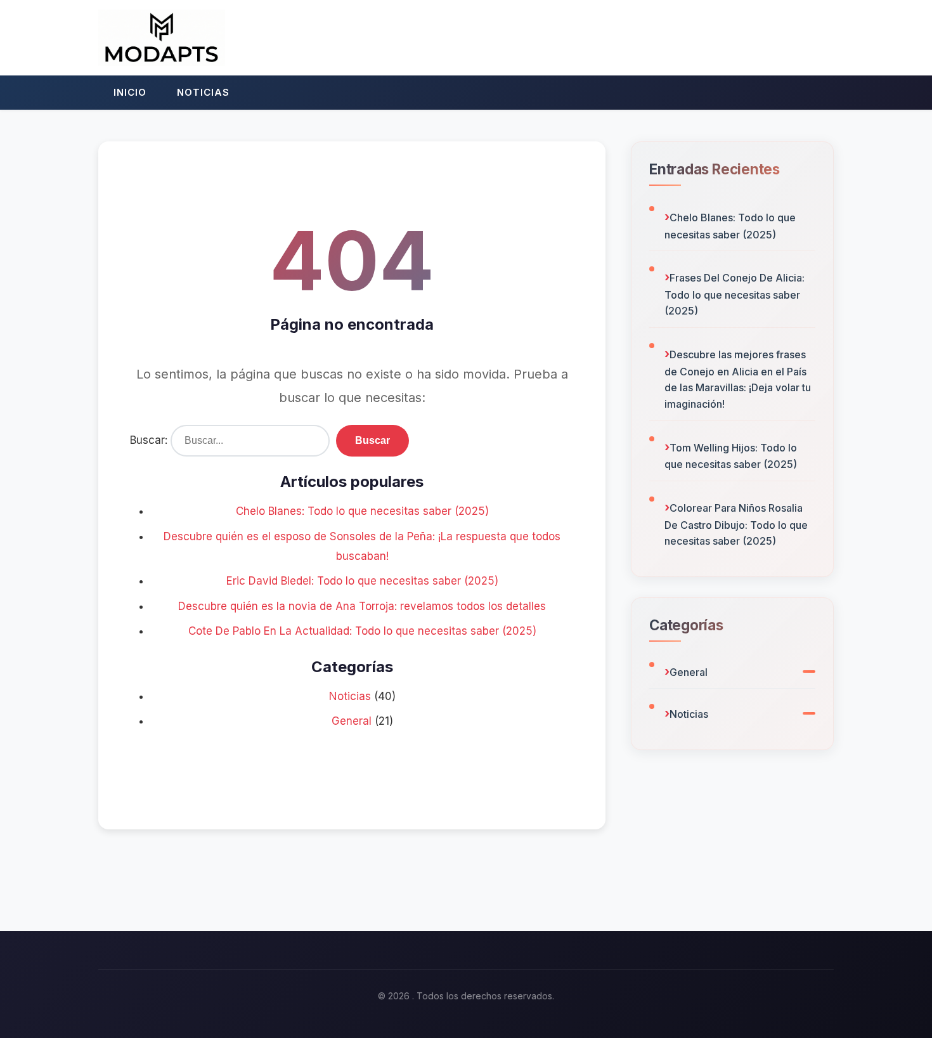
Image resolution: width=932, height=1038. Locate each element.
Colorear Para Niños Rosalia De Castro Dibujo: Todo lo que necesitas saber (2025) (736, 524)
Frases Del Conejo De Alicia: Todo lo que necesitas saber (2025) (734, 294)
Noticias (203, 92)
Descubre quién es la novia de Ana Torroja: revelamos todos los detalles (362, 606)
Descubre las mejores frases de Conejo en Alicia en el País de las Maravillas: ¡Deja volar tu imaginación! (737, 379)
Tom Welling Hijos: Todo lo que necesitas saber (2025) (730, 456)
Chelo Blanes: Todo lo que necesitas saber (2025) (362, 511)
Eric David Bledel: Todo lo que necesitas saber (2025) (362, 580)
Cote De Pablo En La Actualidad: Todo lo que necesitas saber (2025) (362, 631)
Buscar (372, 440)
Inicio (129, 92)
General (352, 721)
